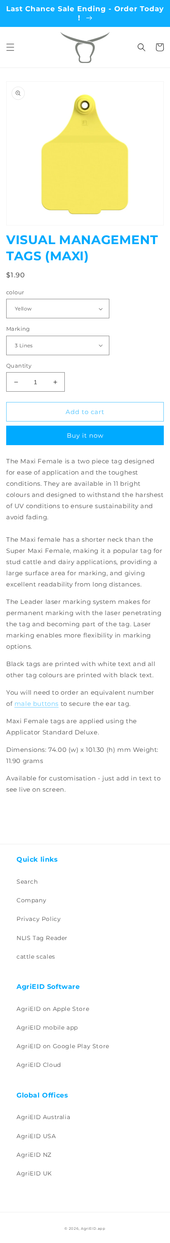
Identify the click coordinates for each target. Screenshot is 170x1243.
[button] (10, 47)
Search (27, 881)
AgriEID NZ (34, 1154)
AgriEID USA (36, 1136)
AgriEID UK (34, 1173)
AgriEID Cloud (39, 1065)
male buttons (36, 704)
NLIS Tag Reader (42, 938)
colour (15, 292)
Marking (18, 328)
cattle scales (36, 956)
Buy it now (85, 435)
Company (31, 900)
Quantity (18, 365)
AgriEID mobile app (47, 1027)
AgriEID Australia (43, 1117)
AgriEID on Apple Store (53, 1009)
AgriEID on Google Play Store (63, 1046)
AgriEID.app (93, 1228)
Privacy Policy (39, 919)
